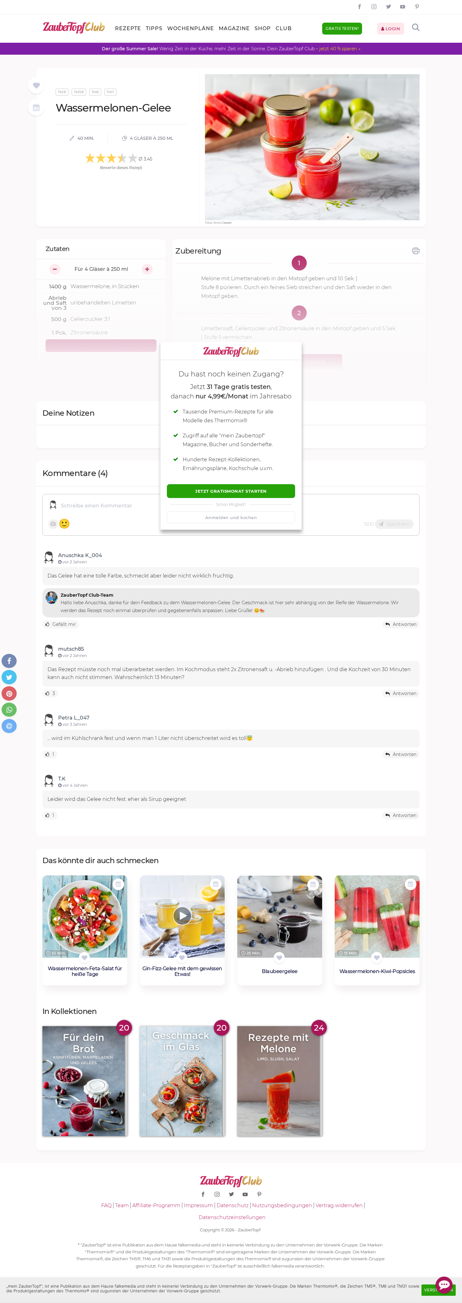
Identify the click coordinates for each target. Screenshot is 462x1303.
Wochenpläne (190, 28)
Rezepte (128, 28)
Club (284, 28)
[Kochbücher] (36, 86)
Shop (263, 28)
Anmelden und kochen (231, 517)
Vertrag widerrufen (339, 1205)
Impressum (198, 1205)
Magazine (234, 28)
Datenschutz (233, 1205)
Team (122, 1205)
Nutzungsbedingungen (282, 1205)
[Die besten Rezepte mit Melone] (279, 1081)
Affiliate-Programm (156, 1205)
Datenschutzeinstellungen (232, 1217)
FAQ (106, 1205)
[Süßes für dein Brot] (84, 1081)
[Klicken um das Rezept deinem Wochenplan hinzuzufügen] (118, 884)
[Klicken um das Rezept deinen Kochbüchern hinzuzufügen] (84, 957)
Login (392, 28)
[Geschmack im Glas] (182, 1081)
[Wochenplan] (36, 108)
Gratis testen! (342, 28)
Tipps (154, 28)
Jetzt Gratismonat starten (231, 491)
